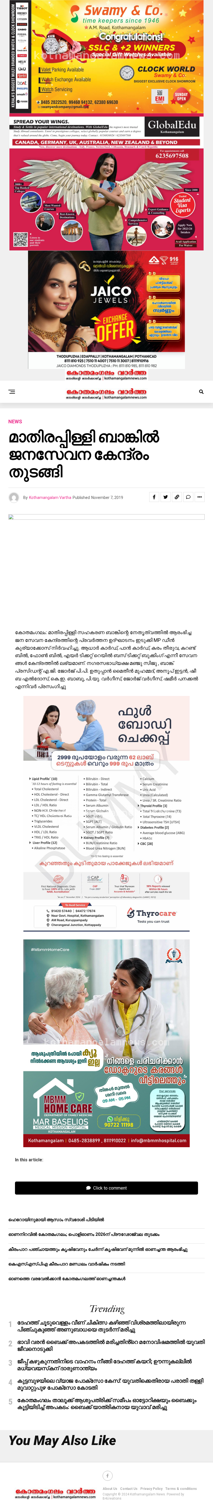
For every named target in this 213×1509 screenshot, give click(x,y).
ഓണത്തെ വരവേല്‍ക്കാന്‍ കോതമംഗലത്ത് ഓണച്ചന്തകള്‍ (66, 1278)
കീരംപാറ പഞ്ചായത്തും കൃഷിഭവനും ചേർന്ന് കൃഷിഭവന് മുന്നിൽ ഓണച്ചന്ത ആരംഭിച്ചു (97, 1249)
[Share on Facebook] (154, 497)
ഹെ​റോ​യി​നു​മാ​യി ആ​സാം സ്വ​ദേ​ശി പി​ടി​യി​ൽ (56, 1219)
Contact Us (129, 1489)
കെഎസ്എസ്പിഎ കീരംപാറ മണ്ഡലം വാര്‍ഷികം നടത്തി (66, 1264)
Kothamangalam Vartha (50, 497)
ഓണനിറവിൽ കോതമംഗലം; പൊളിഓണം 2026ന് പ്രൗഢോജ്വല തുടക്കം (83, 1234)
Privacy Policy (151, 1489)
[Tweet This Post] (166, 497)
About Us (110, 1489)
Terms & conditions (181, 1489)
